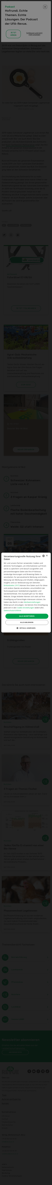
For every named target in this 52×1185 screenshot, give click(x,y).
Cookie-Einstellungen (25, 608)
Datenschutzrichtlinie (12, 610)
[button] (26, 628)
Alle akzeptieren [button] (26, 616)
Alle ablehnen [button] (26, 622)
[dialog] (26, 592)
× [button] (47, 556)
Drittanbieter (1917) (12, 585)
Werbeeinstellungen (32, 602)
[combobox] (43, 556)
